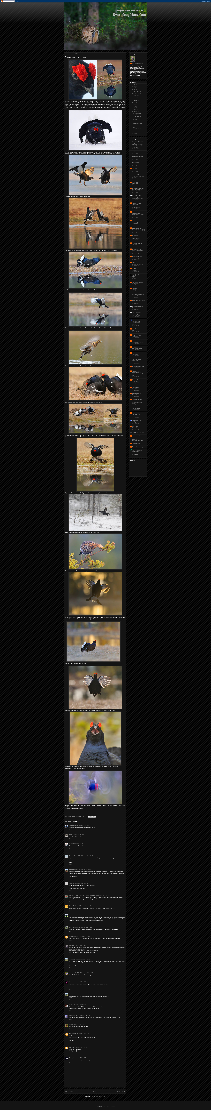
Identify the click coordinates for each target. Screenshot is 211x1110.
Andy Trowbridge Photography (137, 450)
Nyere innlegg (69, 1091)
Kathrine (71, 982)
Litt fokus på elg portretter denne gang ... (137, 115)
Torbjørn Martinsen (137, 63)
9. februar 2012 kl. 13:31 (84, 936)
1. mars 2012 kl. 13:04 (81, 1058)
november (136, 93)
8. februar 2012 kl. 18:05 (83, 825)
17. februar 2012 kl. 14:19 (81, 1047)
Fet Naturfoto (136, 353)
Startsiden (95, 1091)
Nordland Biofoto (137, 152)
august (135, 100)
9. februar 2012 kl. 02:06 (87, 856)
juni (135, 102)
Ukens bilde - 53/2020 (137, 170)
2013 (133, 87)
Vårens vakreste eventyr (137, 124)
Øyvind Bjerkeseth (74, 906)
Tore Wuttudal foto (137, 306)
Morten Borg (72, 883)
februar (136, 111)
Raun (133, 308)
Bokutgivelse (135, 336)
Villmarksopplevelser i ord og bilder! (138, 212)
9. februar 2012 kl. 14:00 (84, 959)
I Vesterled (134, 244)
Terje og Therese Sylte (75, 856)
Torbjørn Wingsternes (74, 927)
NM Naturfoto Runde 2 (137, 342)
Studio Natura (136, 443)
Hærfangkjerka (135, 354)
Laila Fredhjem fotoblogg (136, 183)
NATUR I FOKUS (136, 393)
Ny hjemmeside (136, 301)
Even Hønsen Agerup (138, 294)
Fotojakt (134, 288)
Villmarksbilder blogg (138, 174)
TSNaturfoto (135, 162)
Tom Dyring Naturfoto (138, 188)
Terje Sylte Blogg (137, 256)
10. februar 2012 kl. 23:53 (80, 1004)
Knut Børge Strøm (73, 869)
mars (135, 109)
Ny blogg (134, 422)
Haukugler (134, 270)
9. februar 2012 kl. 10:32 (85, 906)
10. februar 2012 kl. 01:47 (80, 982)
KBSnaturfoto (136, 262)
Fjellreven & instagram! (137, 295)
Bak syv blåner (136, 408)
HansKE (71, 1004)
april (135, 107)
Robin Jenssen (136, 341)
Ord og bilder (136, 387)
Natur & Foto (135, 413)
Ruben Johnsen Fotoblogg (136, 359)
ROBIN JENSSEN (73, 936)
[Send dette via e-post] (88, 817)
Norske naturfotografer (138, 436)
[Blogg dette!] (90, 817)
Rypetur (134, 361)
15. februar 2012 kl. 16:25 (83, 1033)
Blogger (113, 1106)
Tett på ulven (135, 428)
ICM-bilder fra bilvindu (137, 198)
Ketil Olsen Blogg (137, 268)
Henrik (71, 843)
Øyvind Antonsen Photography (137, 221)
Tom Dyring (72, 1058)
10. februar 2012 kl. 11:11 (82, 994)
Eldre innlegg (121, 1091)
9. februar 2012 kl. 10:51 (84, 915)
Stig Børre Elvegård (137, 282)
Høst (133, 158)
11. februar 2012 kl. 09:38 (84, 1015)
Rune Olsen (72, 994)
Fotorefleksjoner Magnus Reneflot (137, 347)
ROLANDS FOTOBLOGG (136, 320)
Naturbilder (135, 235)
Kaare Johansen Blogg (138, 300)
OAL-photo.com (73, 1015)
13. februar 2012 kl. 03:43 (78, 1024)
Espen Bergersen (73, 915)
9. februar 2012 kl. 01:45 (79, 843)
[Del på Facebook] (93, 817)
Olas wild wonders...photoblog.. (138, 439)
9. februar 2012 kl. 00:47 (78, 834)
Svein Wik (135, 426)
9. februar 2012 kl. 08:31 (82, 883)
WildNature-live (136, 249)
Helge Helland (72, 1033)
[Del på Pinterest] (95, 817)
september (137, 98)
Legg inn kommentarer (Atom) (98, 1096)
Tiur (133, 330)
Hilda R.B (71, 945)
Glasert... (134, 289)
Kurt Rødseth (136, 329)
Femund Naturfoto (137, 243)
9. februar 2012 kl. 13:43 (80, 945)
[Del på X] (91, 817)
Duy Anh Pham (136, 380)
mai (135, 104)
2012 (133, 89)
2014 (133, 84)
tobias (70, 834)
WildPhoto (135, 454)
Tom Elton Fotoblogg (138, 366)
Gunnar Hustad (73, 825)
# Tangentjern (135, 283)
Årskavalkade (135, 394)
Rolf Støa (134, 168)
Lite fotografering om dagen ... (137, 128)
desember (136, 91)
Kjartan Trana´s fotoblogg (136, 203)
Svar (70, 829)
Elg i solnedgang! (136, 315)
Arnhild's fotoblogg (137, 447)
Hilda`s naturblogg (137, 156)
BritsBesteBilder (136, 228)
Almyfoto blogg (136, 335)
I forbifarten (135, 223)
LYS (133, 277)
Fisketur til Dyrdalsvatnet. (138, 258)
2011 (133, 133)
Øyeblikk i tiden (136, 420)
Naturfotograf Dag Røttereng (137, 196)
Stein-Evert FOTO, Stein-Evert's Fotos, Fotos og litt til (83, 895)
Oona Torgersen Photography (136, 313)
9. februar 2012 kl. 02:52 (85, 869)
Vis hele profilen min (135, 77)
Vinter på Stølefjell (136, 164)
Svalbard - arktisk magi (137, 264)
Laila (70, 1024)
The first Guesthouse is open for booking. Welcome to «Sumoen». (138, 146)
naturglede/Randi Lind (75, 972)
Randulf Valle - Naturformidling (136, 371)
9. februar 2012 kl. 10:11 (103, 895)
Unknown (71, 1047)
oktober (136, 95)
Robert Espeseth (73, 959)
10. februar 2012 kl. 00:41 (87, 972)
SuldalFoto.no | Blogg (138, 432)
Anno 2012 (134, 388)
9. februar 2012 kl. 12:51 (86, 927)
